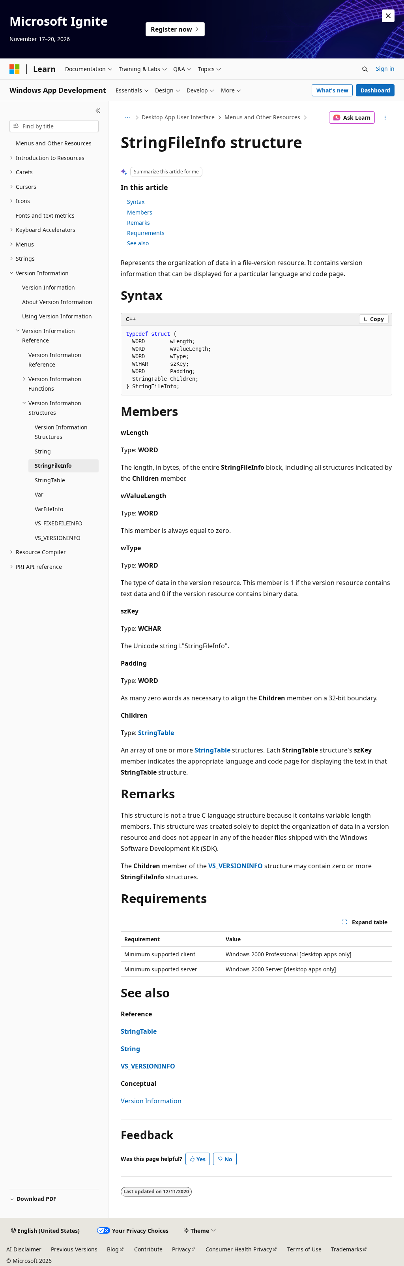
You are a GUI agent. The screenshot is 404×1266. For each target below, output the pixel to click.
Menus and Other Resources (262, 117)
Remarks (138, 222)
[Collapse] (98, 110)
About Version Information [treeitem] (57, 302)
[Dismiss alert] (388, 15)
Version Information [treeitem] (48, 287)
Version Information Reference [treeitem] (54, 360)
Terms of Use (304, 1249)
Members (139, 212)
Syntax (135, 201)
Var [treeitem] (39, 494)
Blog (113, 1249)
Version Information (151, 1101)
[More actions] (385, 117)
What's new (332, 90)
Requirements (146, 233)
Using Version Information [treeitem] (57, 316)
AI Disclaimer (23, 1249)
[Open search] (365, 69)
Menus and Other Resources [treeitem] (54, 143)
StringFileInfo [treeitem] (53, 465)
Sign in (385, 68)
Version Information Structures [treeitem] (61, 432)
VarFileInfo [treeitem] (49, 509)
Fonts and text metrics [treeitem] (45, 215)
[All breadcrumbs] (128, 117)
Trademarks (346, 1249)
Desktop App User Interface (178, 117)
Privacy (181, 1249)
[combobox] (54, 126)
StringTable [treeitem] (50, 480)
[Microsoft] (14, 69)
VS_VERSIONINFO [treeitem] (57, 538)
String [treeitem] (43, 451)
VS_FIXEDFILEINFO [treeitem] (58, 523)
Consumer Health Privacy (239, 1249)
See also (138, 243)
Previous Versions (74, 1249)
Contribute (148, 1249)
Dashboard (375, 90)
